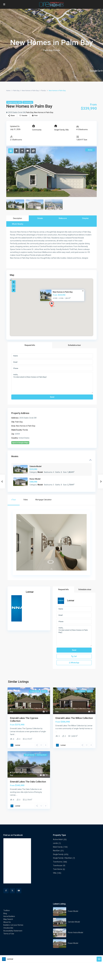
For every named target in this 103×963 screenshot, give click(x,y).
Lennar (30, 591)
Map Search (8, 919)
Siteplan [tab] (85, 218)
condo (55, 843)
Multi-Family (58, 847)
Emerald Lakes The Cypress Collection (27, 709)
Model (40, 472)
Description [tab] (17, 218)
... (15, 734)
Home (8, 90)
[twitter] (12, 890)
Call (75, 656)
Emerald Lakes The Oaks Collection (25, 772)
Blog (5, 913)
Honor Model (35, 479)
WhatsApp (75, 663)
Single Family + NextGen (62, 858)
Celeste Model (35, 466)
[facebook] (6, 890)
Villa (19, 102)
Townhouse (57, 866)
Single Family (12, 102)
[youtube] (18, 890)
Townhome (57, 862)
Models (14, 456)
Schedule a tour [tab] (74, 345)
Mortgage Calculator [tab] (43, 500)
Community (28, 102)
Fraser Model (73, 911)
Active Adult (58, 839)
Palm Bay (16, 90)
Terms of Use (8, 934)
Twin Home (57, 869)
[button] (56, 308)
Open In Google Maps (20, 443)
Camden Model (74, 922)
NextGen (56, 851)
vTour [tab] (13, 500)
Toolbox (6, 910)
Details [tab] (40, 218)
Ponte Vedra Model (75, 933)
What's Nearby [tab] (17, 224)
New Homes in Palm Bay (30, 90)
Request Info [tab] (30, 345)
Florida (43, 90)
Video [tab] (25, 500)
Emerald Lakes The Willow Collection (71, 709)
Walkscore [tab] (63, 218)
